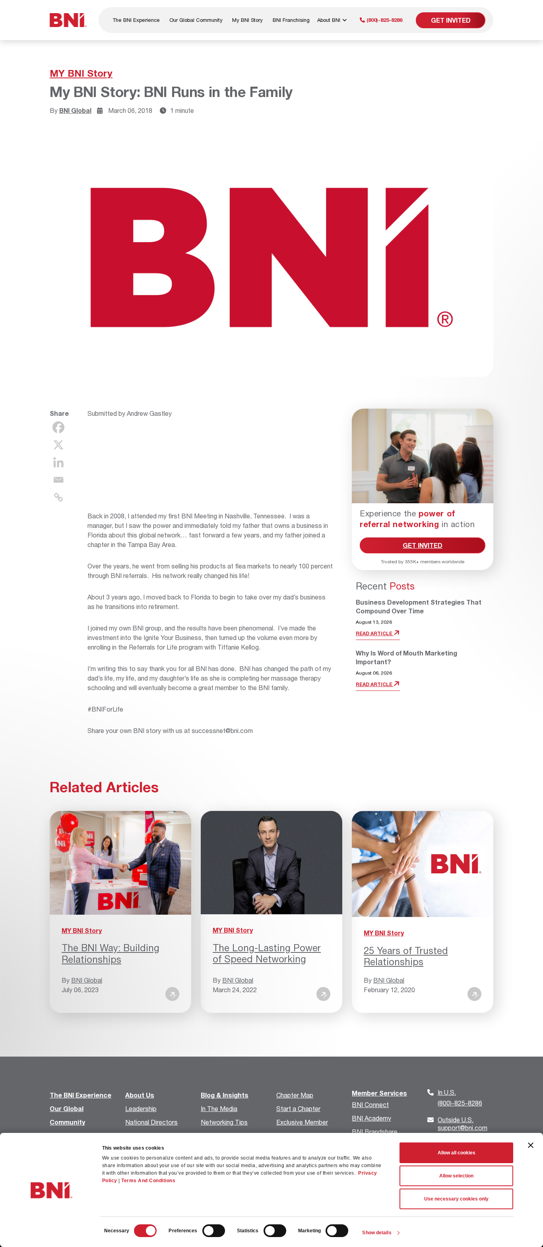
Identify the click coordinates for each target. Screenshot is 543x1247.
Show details (376, 1232)
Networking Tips (224, 1122)
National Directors (151, 1122)
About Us (139, 1095)
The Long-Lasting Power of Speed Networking (267, 953)
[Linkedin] (58, 462)
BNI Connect (370, 1104)
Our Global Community (196, 20)
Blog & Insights (224, 1095)
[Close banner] (530, 1145)
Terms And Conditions (148, 1180)
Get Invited (451, 20)
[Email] (58, 480)
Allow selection (456, 1176)
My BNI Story (247, 20)
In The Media (219, 1108)
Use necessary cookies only (456, 1199)
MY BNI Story (81, 73)
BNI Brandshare (375, 1131)
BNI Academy (371, 1118)
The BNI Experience (136, 20)
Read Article (375, 633)
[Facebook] (58, 427)
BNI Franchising (291, 20)
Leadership (141, 1108)
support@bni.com (462, 1123)
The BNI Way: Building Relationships (110, 953)
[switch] (213, 1230)
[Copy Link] (58, 497)
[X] (58, 445)
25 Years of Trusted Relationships (406, 956)
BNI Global (75, 110)
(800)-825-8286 (383, 20)
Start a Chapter (298, 1108)
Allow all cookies (456, 1153)
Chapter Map (294, 1095)
